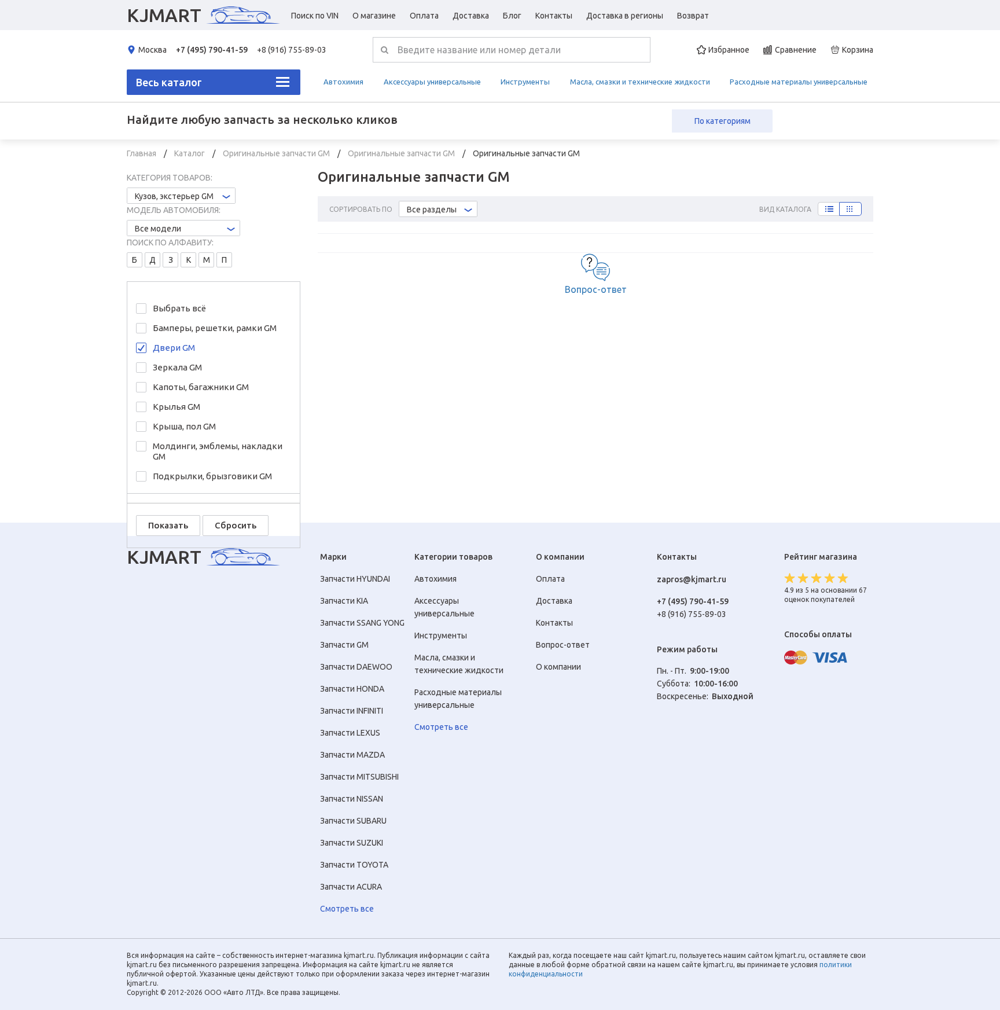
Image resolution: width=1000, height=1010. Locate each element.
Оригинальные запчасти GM (277, 153)
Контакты (553, 15)
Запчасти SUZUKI (351, 842)
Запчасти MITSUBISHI (359, 776)
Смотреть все (347, 908)
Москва (152, 49)
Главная (142, 153)
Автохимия (343, 82)
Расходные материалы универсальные (798, 82)
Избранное (728, 49)
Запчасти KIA (344, 600)
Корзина (857, 49)
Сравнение (796, 49)
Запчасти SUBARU (353, 820)
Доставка (471, 15)
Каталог (190, 153)
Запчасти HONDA (352, 688)
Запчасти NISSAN (351, 798)
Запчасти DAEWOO (356, 666)
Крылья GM (176, 407)
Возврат (693, 15)
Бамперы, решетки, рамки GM (215, 328)
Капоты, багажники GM (201, 387)
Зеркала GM (177, 367)
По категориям (722, 121)
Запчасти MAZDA (352, 754)
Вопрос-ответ (596, 289)
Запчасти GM (344, 644)
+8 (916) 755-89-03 (291, 49)
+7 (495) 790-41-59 (212, 49)
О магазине (374, 15)
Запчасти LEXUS (350, 732)
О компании (558, 666)
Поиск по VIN (315, 15)
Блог (512, 15)
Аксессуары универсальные (432, 82)
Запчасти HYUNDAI (355, 578)
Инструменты (525, 82)
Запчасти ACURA (351, 886)
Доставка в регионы (624, 15)
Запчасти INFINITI (351, 710)
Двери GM (174, 347)
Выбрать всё (179, 308)
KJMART (164, 15)
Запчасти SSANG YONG (362, 622)
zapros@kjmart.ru (691, 579)
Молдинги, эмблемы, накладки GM (217, 451)
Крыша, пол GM (184, 426)
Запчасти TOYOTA (354, 864)
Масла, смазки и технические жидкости (640, 82)
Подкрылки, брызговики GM (212, 476)
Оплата (424, 15)
